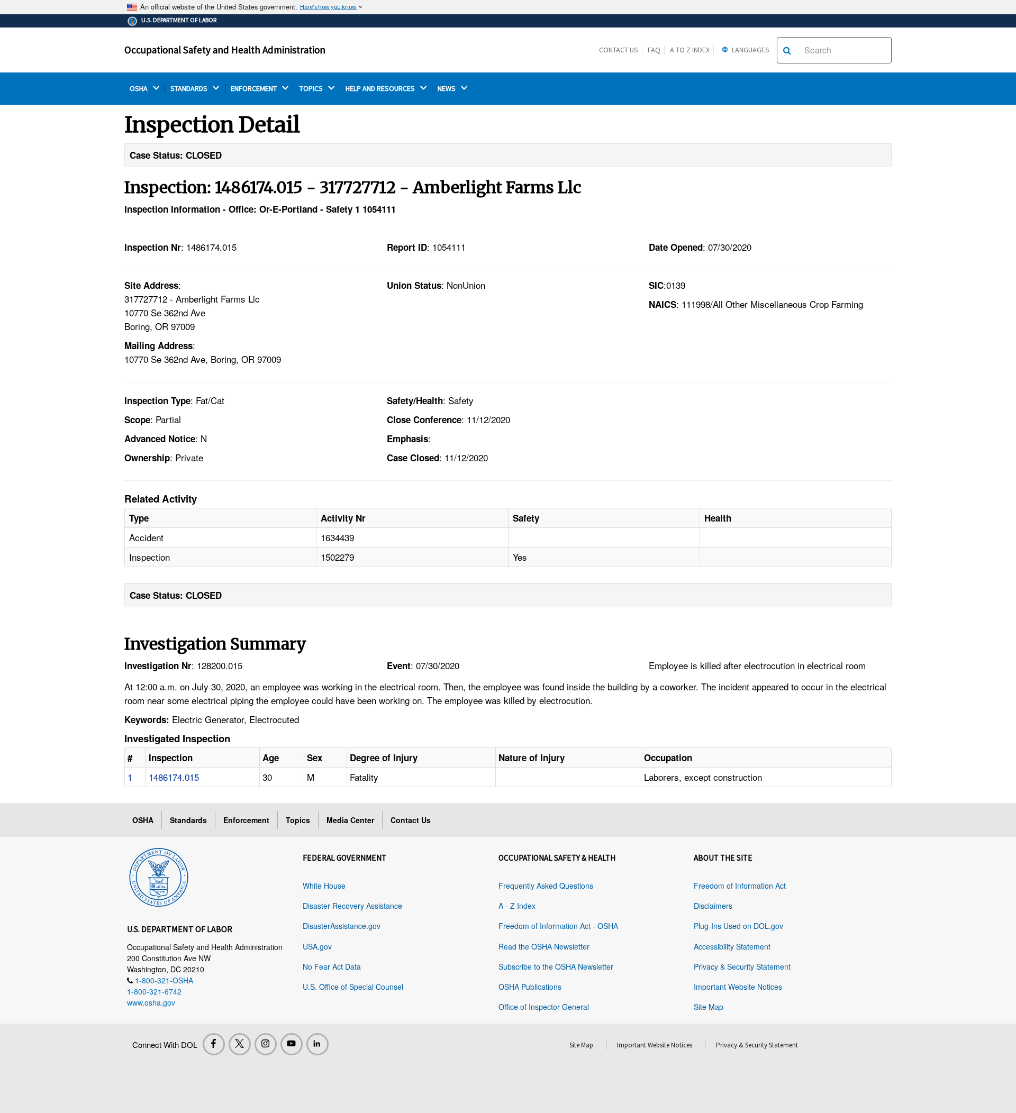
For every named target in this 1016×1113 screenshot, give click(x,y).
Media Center (350, 820)
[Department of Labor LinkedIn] (317, 1044)
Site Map (708, 1006)
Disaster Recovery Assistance (352, 905)
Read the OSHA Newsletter (543, 946)
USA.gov (317, 946)
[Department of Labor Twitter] (240, 1044)
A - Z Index (517, 905)
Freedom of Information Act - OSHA (558, 925)
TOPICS (312, 88)
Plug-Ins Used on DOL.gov (738, 925)
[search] (787, 50)
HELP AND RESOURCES (381, 88)
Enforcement (246, 820)
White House (324, 885)
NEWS (447, 88)
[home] (158, 875)
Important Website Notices (738, 986)
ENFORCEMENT (254, 88)
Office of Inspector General (543, 1006)
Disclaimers (713, 905)
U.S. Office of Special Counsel (353, 986)
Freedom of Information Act (740, 885)
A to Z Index (690, 49)
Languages (749, 49)
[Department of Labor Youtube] (291, 1044)
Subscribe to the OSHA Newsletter (555, 966)
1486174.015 (174, 776)
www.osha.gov (151, 1002)
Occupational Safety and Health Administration (224, 49)
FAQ (654, 49)
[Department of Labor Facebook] (214, 1044)
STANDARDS (189, 88)
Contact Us (618, 49)
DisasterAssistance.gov (341, 925)
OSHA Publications (529, 986)
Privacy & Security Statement (742, 966)
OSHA (139, 88)
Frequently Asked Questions (545, 885)
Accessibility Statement (732, 946)
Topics (298, 820)
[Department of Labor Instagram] (266, 1044)
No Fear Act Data (332, 966)
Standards (188, 820)
